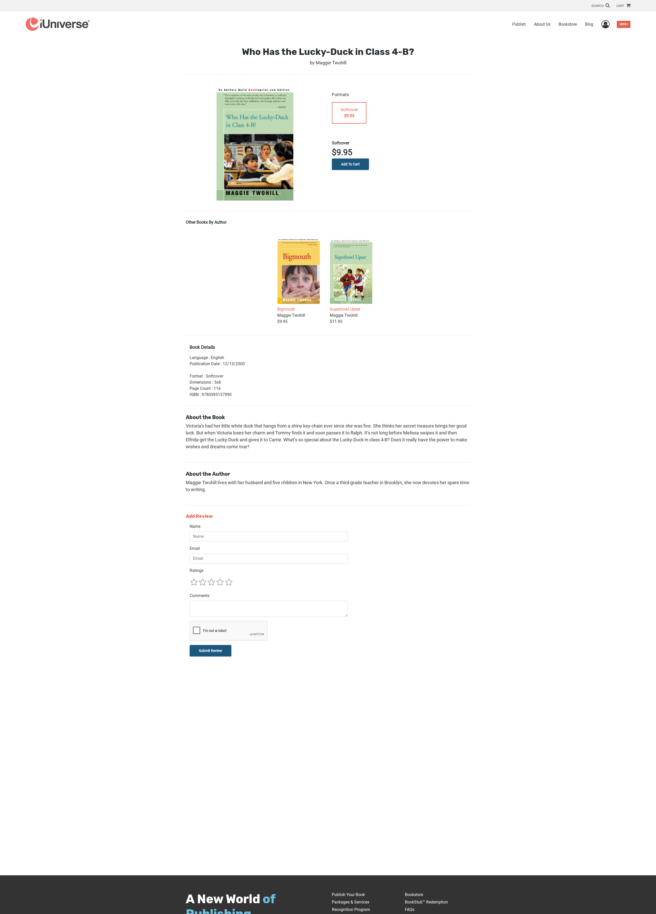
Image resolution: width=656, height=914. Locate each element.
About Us (542, 24)
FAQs (409, 909)
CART (620, 6)
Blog (589, 24)
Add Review (199, 516)
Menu (624, 24)
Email (195, 548)
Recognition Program (351, 909)
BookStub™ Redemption (426, 902)
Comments (199, 595)
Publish (519, 24)
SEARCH (597, 6)
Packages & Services (350, 902)
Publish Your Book (348, 894)
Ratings (196, 570)
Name (195, 526)
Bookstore (568, 24)
